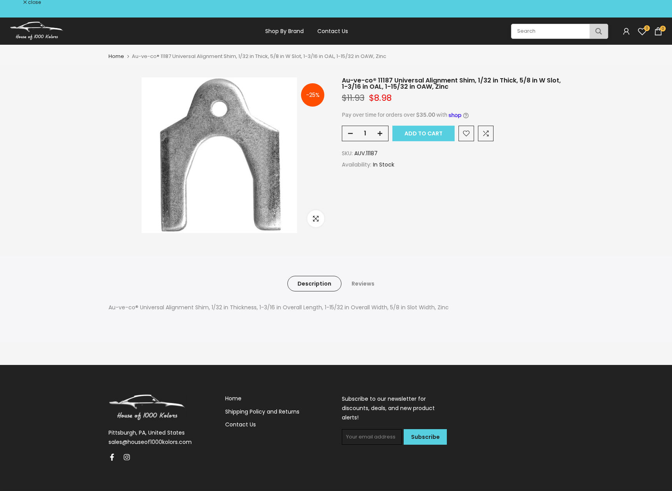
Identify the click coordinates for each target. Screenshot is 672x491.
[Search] (599, 31)
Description (314, 284)
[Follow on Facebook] (112, 457)
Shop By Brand (284, 31)
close (16, 2)
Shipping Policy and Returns (262, 412)
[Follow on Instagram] (126, 457)
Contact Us (332, 31)
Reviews (363, 284)
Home (116, 56)
